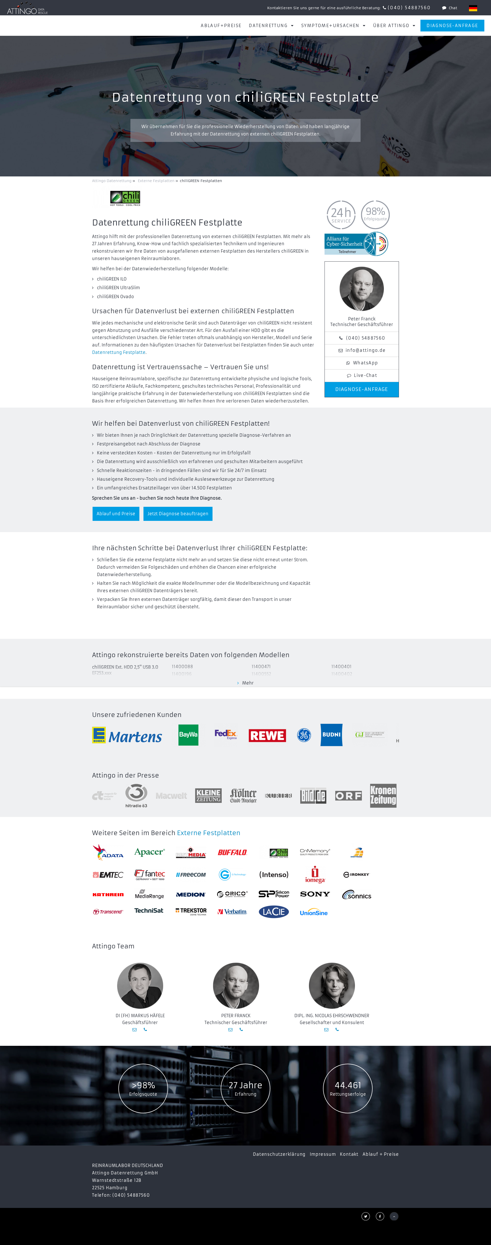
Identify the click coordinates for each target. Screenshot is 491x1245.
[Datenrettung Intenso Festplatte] (273, 875)
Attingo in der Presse (125, 775)
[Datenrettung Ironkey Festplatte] (356, 874)
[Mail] (135, 1029)
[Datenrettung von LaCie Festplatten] (273, 912)
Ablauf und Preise (116, 513)
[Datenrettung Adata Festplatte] (108, 852)
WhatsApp (365, 362)
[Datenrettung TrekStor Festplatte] (191, 912)
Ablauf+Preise (221, 25)
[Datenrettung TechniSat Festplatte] (149, 911)
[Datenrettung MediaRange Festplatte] (149, 894)
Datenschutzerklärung (279, 1154)
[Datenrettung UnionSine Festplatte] (315, 911)
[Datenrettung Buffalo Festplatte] (232, 852)
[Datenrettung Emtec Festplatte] (108, 874)
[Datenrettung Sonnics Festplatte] (356, 894)
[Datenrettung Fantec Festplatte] (149, 874)
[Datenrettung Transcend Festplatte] (108, 911)
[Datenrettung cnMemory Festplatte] (315, 852)
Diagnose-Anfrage (452, 25)
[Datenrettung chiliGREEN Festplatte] (273, 852)
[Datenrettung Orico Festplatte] (232, 894)
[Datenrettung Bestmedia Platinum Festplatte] (191, 852)
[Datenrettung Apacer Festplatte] (149, 852)
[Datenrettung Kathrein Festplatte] (108, 894)
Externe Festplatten (208, 833)
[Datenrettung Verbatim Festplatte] (232, 911)
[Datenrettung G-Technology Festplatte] (232, 875)
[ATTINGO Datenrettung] (27, 7)
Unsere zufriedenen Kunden (137, 715)
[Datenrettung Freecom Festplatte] (191, 874)
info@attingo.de (365, 350)
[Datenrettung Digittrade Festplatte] (356, 852)
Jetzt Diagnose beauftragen (178, 513)
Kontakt (349, 1154)
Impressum (323, 1154)
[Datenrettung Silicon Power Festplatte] (273, 894)
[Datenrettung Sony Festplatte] (315, 894)
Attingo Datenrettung (112, 180)
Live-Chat (365, 375)
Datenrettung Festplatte (119, 352)
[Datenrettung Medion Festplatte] (191, 894)
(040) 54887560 (409, 7)
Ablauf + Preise (381, 1154)
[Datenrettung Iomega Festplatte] (315, 875)
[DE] (473, 8)
